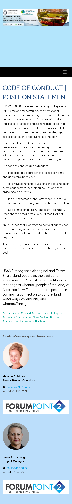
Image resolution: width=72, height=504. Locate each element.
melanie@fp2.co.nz (19, 387)
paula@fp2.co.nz (17, 468)
